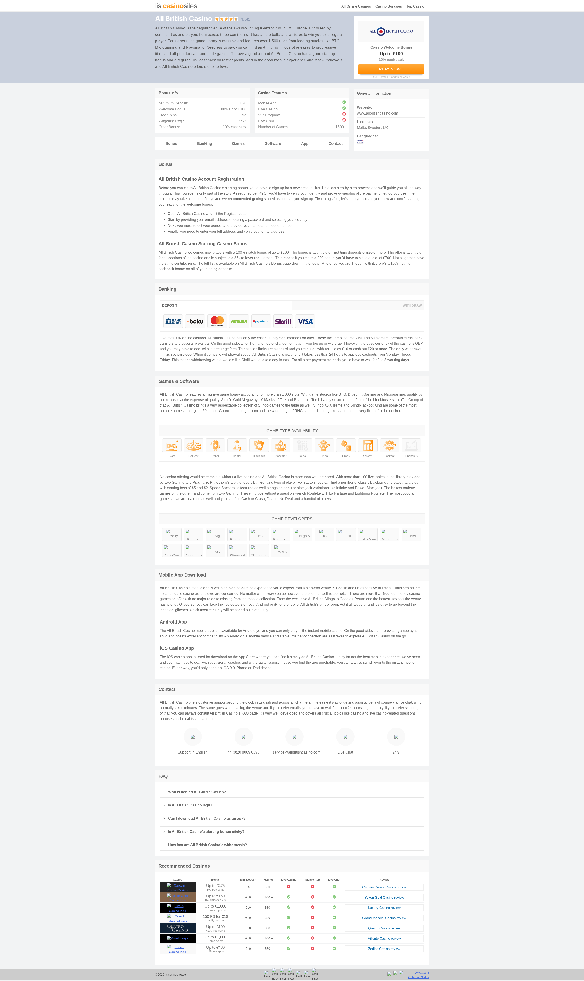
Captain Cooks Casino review (384, 887)
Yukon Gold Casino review (384, 897)
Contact (335, 143)
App (304, 143)
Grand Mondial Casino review (384, 918)
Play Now (390, 69)
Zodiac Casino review (384, 949)
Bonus (171, 143)
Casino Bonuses (388, 6)
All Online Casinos (356, 6)
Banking (204, 143)
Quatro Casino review (384, 928)
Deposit (169, 305)
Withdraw (412, 305)
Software (273, 143)
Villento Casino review (384, 938)
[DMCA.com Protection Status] (414, 975)
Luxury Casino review (384, 908)
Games (238, 143)
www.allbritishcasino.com (377, 113)
